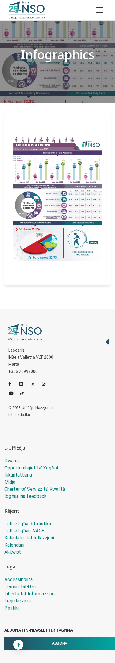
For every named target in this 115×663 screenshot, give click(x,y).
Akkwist (12, 552)
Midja (9, 482)
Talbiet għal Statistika (27, 523)
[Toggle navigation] (99, 10)
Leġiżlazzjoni (17, 601)
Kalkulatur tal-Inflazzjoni (29, 538)
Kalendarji (14, 545)
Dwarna (12, 461)
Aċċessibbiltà (18, 579)
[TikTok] (24, 392)
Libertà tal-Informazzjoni (29, 594)
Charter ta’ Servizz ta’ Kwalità (34, 489)
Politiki (11, 608)
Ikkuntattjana (18, 475)
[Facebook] (12, 383)
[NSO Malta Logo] (27, 10)
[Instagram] (46, 383)
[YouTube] (13, 392)
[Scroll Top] (18, 645)
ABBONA (59, 643)
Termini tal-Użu (20, 586)
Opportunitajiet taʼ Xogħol (31, 468)
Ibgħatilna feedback (25, 496)
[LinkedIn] (23, 383)
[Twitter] (35, 383)
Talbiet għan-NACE (24, 531)
